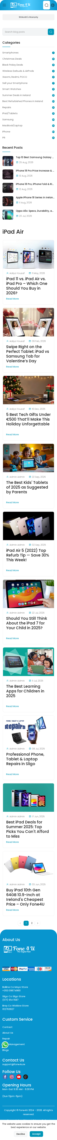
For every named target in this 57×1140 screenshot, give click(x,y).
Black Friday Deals (12, 64)
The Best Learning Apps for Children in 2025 (25, 691)
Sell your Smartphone (15, 83)
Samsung (7, 119)
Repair (6, 1038)
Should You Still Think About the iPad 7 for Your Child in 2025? (26, 623)
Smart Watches (11, 89)
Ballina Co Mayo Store (15, 987)
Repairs (6, 107)
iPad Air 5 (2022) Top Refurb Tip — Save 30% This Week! (27, 555)
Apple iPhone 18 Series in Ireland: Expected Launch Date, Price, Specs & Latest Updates (35, 197)
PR (3, 137)
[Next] (37, 923)
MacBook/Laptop (12, 125)
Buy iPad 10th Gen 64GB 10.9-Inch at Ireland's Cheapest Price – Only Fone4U (25, 897)
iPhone (6, 131)
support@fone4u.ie (13, 1064)
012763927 (8, 1009)
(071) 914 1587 (10, 999)
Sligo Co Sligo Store (13, 996)
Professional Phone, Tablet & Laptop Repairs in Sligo (25, 759)
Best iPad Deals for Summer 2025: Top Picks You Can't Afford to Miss (27, 829)
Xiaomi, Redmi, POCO (14, 77)
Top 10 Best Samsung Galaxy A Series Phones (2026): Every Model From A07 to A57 (35, 157)
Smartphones (10, 52)
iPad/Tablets (10, 113)
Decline (20, 1134)
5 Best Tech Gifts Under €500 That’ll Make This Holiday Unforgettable (28, 419)
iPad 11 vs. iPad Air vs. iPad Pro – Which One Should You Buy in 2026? (26, 286)
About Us (7, 1032)
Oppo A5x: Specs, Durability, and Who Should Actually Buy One (35, 211)
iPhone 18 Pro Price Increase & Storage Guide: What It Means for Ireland (35, 170)
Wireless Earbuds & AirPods (18, 71)
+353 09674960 (11, 990)
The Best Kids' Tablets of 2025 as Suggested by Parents (27, 487)
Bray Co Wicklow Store (15, 1005)
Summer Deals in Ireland (16, 95)
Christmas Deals (12, 58)
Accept (36, 1134)
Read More (12, 298)
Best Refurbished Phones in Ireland (22, 101)
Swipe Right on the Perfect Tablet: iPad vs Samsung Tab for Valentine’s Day (27, 353)
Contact (7, 1027)
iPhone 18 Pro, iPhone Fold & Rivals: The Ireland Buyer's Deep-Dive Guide (35, 184)
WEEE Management (13, 1044)
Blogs (5, 1050)
